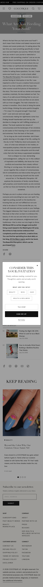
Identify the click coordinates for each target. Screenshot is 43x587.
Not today (21, 320)
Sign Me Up (21, 314)
